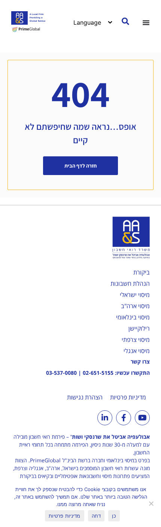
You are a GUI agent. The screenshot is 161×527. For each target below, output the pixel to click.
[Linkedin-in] (104, 417)
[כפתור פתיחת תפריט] (146, 22)
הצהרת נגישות (85, 397)
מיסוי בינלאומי (133, 317)
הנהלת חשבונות (130, 283)
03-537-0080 (61, 372)
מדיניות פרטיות (128, 397)
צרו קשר (140, 361)
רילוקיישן (139, 328)
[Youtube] (142, 417)
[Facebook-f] (123, 417)
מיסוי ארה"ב (135, 306)
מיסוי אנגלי (137, 351)
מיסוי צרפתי (136, 339)
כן (114, 516)
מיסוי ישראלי (135, 295)
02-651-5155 (98, 372)
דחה (96, 516)
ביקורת (141, 272)
